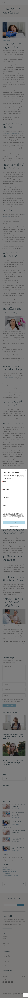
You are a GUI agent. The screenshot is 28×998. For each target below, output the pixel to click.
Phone (4, 505)
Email (4, 481)
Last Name (5, 497)
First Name (6, 489)
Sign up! (14, 522)
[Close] (25, 470)
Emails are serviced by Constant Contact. (12, 518)
